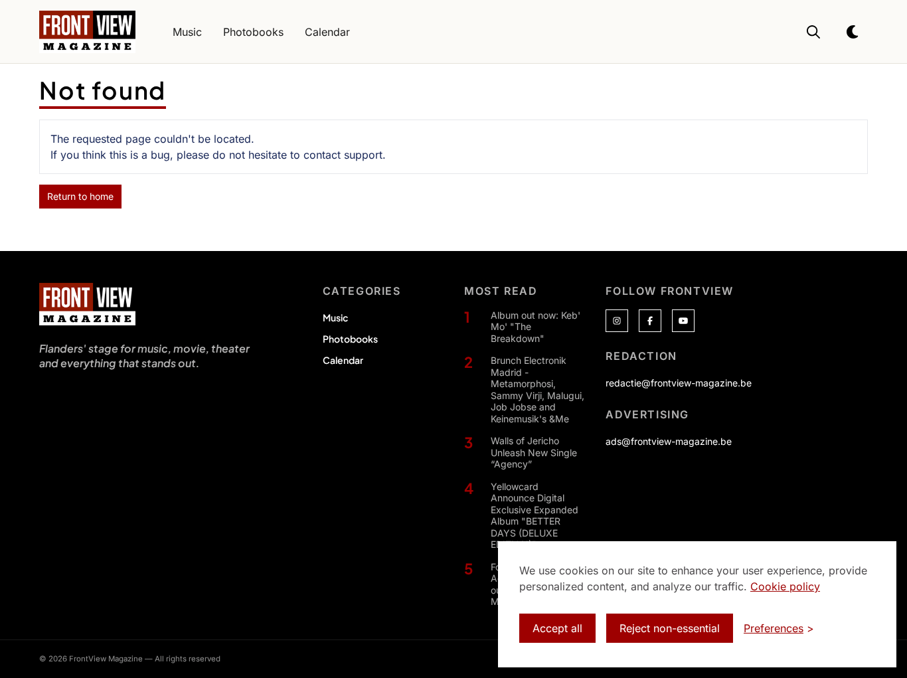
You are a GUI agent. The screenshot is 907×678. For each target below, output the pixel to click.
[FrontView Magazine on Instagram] (617, 320)
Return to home (80, 196)
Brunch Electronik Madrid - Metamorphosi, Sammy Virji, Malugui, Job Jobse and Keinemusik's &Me (537, 389)
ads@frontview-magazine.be (669, 441)
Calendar (343, 360)
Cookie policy (785, 586)
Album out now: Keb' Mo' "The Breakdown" (535, 326)
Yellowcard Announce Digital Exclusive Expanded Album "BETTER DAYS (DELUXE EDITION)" (534, 516)
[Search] (813, 32)
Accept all (557, 628)
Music (335, 317)
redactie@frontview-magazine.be (679, 382)
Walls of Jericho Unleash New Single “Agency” (534, 452)
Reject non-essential (669, 628)
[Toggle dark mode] (853, 32)
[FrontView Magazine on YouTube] (683, 320)
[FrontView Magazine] (87, 304)
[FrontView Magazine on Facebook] (650, 320)
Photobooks (350, 339)
